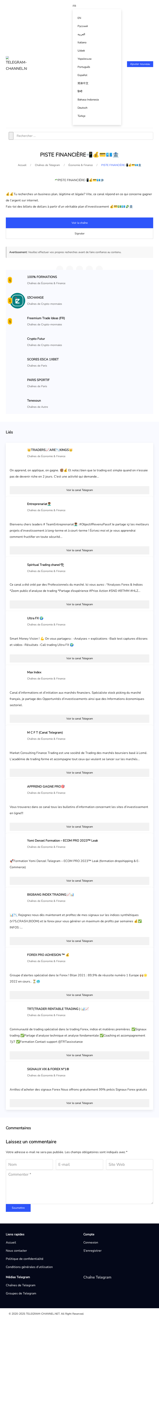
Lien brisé (37, 1335)
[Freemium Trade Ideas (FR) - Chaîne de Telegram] (17, 321)
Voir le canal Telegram (79, 490)
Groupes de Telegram (21, 1293)
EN (79, 18)
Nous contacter (16, 1251)
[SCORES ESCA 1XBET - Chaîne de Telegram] (17, 362)
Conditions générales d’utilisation (29, 1267)
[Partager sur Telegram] (59, 269)
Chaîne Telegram (97, 1277)
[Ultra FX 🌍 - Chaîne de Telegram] (17, 621)
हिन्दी (80, 91)
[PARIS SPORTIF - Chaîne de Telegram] (17, 383)
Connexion (90, 1242)
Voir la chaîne (80, 223)
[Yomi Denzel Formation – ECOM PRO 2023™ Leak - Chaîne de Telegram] (17, 843)
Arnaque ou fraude (43, 1354)
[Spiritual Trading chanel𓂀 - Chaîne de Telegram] (17, 567)
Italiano (82, 42)
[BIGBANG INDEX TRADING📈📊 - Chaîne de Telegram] (17, 897)
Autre (34, 1329)
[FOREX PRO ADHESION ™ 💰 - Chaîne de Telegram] (17, 958)
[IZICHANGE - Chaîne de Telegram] (17, 300)
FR (74, 6)
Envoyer (121, 1400)
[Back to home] (16, 64)
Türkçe (81, 116)
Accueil (11, 1242)
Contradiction (40, 1347)
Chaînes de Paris (37, 366)
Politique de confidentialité (24, 1259)
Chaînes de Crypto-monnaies (44, 304)
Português (84, 67)
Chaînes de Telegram (20, 1285)
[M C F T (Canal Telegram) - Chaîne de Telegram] (17, 735)
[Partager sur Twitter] (79, 269)
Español (82, 75)
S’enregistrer (92, 1251)
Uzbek (81, 50)
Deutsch (82, 108)
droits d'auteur (41, 1341)
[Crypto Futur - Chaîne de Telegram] (17, 342)
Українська (85, 59)
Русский (83, 26)
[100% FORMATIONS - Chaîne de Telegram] (17, 280)
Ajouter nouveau (140, 64)
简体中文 (83, 83)
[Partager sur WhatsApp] (69, 269)
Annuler (99, 1400)
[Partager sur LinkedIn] (99, 269)
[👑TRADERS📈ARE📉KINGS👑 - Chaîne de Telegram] (17, 453)
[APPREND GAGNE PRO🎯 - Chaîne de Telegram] (17, 789)
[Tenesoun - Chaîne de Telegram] (17, 403)
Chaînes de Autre (37, 407)
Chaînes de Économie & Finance (46, 283)
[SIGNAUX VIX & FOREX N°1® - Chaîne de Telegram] (17, 1072)
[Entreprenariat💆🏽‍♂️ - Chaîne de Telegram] (17, 507)
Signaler (80, 233)
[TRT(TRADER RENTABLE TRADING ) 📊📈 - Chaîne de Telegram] (17, 1012)
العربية (81, 34)
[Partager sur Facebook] (89, 269)
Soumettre (18, 1208)
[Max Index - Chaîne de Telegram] (17, 675)
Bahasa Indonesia (88, 99)
